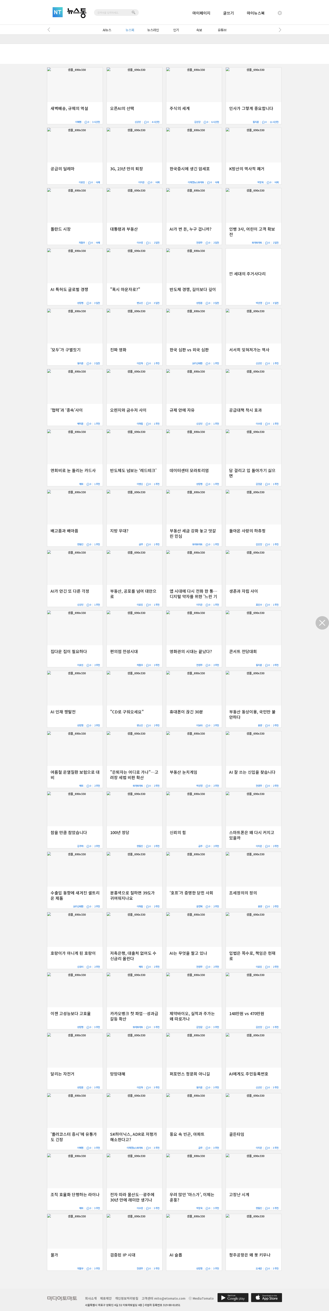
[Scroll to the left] (50, 30)
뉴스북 (130, 29)
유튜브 (222, 29)
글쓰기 (228, 13)
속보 (199, 29)
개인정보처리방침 (126, 1298)
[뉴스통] (76, 13)
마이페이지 (201, 13)
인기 (176, 29)
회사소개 (91, 1298)
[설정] (280, 13)
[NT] (58, 12)
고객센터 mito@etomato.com (163, 1298)
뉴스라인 (153, 29)
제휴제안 (106, 1298)
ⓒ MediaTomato (201, 1298)
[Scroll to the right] (279, 30)
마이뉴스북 (256, 13)
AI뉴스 (107, 29)
